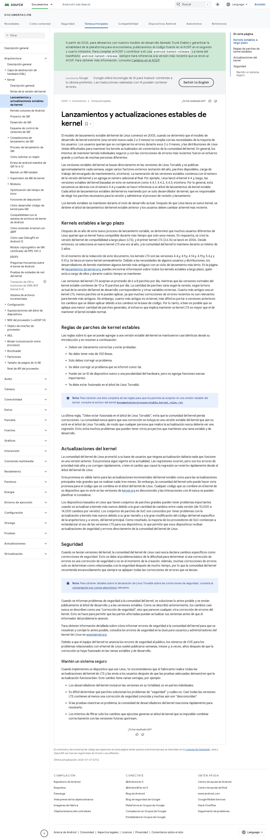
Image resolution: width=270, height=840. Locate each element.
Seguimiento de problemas (213, 811)
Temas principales (96, 23)
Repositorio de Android (67, 781)
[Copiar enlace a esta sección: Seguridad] (86, 544)
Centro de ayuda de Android (214, 781)
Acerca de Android (65, 832)
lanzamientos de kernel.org (83, 269)
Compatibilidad (128, 23)
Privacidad (141, 832)
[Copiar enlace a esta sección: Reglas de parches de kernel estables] (143, 328)
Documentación (17, 15)
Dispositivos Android (162, 23)
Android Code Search (76, 4)
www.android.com (209, 793)
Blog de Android (135, 793)
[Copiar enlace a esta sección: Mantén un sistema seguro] (110, 662)
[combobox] (193, 4)
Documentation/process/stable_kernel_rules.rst (150, 402)
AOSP (64, 101)
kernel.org (128, 490)
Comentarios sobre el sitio (167, 832)
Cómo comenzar (40, 23)
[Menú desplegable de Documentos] (53, 4)
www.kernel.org (96, 635)
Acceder (260, 4)
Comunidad (87, 832)
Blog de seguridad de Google (143, 799)
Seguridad (67, 23)
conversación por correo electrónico (94, 587)
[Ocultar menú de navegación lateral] (44, 833)
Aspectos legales (108, 832)
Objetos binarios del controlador (72, 811)
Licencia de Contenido (197, 749)
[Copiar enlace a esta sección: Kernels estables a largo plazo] (128, 223)
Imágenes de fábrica (66, 805)
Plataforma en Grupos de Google (145, 805)
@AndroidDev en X (137, 787)
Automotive (194, 23)
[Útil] (210, 101)
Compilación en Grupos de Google (146, 811)
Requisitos (60, 787)
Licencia (127, 832)
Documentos (40, 4)
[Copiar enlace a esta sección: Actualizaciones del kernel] (120, 449)
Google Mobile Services (211, 799)
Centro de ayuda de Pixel (212, 787)
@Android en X (134, 781)
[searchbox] (24, 35)
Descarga (59, 793)
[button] (22, 58)
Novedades (11, 23)
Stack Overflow (207, 805)
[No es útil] (215, 101)
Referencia (219, 23)
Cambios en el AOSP (145, 60)
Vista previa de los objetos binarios (73, 799)
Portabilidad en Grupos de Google (145, 817)
